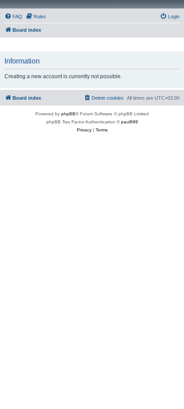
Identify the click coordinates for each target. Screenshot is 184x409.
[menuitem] (13, 16)
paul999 (129, 121)
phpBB (68, 113)
